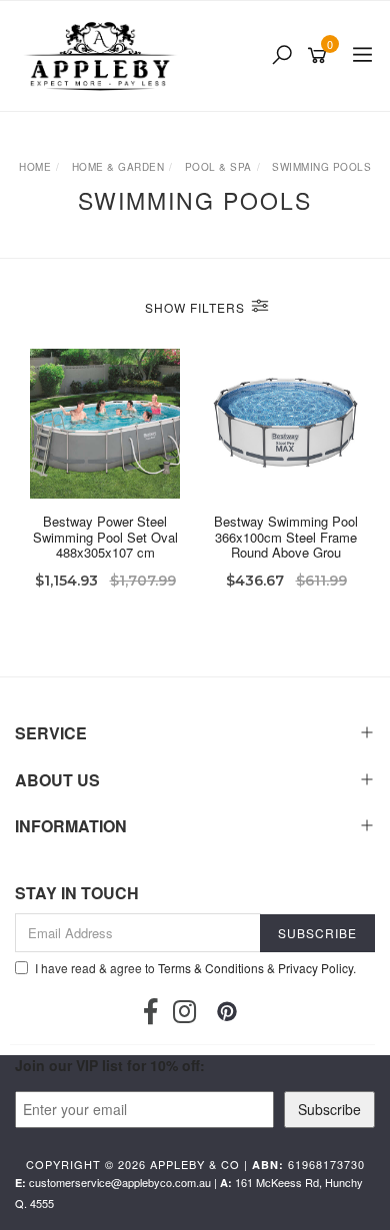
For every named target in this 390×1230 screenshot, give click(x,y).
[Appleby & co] (102, 56)
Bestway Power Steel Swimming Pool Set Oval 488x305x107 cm (105, 537)
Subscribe (329, 1109)
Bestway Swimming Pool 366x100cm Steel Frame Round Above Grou (286, 537)
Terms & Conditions (211, 967)
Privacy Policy (315, 967)
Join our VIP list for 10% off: (110, 1065)
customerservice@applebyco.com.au (120, 1182)
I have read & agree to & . (195, 967)
